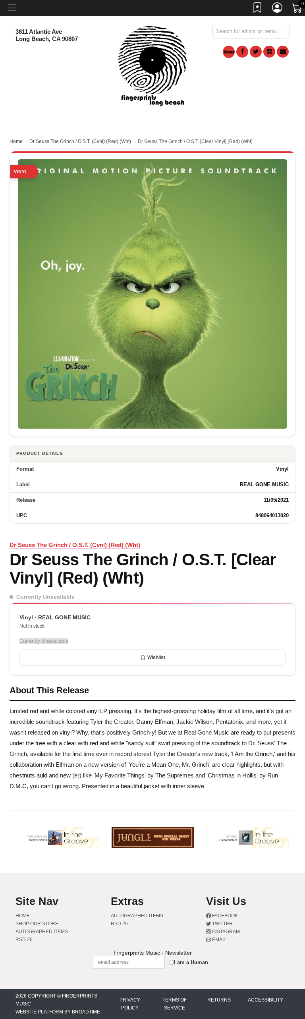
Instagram (225, 931)
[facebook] (242, 51)
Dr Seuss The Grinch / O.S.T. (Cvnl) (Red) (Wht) (80, 141)
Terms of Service (174, 1004)
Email (218, 939)
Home (16, 141)
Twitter (222, 923)
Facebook (224, 915)
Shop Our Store (36, 923)
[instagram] (269, 51)
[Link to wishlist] (257, 9)
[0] (297, 10)
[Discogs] (229, 52)
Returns (219, 1000)
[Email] (283, 51)
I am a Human (191, 962)
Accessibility (265, 1000)
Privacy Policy (130, 1004)
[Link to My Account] (277, 9)
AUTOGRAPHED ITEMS (41, 931)
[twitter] (256, 51)
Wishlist (156, 657)
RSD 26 (24, 939)
